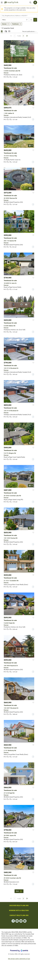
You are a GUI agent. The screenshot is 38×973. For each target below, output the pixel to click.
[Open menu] (2, 2)
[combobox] (19, 15)
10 (32, 698)
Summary (9, 31)
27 (32, 188)
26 (32, 867)
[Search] (30, 2)
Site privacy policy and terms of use (19, 959)
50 (32, 613)
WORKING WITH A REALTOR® (19, 910)
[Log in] (35, 2)
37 (32, 315)
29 (32, 145)
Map (5, 31)
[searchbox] (18, 16)
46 (32, 443)
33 (32, 273)
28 (32, 103)
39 (32, 782)
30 (32, 230)
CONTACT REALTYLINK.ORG (19, 915)
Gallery (2, 31)
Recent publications (28, 31)
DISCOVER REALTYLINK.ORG (19, 905)
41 (32, 740)
